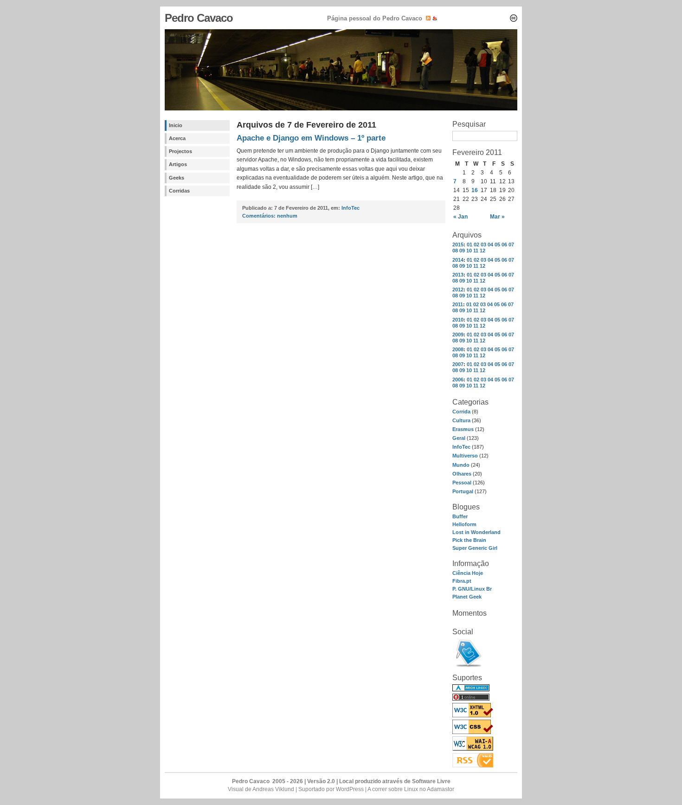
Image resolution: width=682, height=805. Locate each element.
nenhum (269, 216)
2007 (457, 364)
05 (497, 244)
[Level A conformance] (472, 749)
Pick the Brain (469, 540)
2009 (457, 334)
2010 (457, 319)
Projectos (180, 151)
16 (474, 190)
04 (490, 244)
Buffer (460, 516)
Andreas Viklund (273, 789)
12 (482, 250)
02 (476, 244)
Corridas (179, 190)
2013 (457, 274)
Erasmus (463, 429)
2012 (457, 289)
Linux (411, 789)
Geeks (176, 177)
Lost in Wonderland (476, 532)
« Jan (460, 216)
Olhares (461, 474)
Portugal (462, 491)
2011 (457, 304)
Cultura (461, 420)
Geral (458, 438)
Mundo (461, 465)
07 (511, 244)
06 (504, 244)
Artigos (178, 164)
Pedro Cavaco (199, 18)
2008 (457, 349)
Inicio (175, 125)
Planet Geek (467, 596)
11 (475, 250)
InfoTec (461, 447)
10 (469, 250)
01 (469, 244)
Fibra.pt (461, 581)
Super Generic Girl (474, 548)
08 (455, 250)
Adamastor (440, 789)
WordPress (350, 789)
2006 (457, 379)
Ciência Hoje (467, 573)
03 (483, 244)
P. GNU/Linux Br (472, 589)
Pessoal (461, 482)
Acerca (177, 138)
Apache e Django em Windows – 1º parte (311, 138)
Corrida (461, 411)
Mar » (497, 216)
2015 (457, 244)
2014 (457, 260)
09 (462, 250)
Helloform (464, 524)
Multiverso (465, 455)
